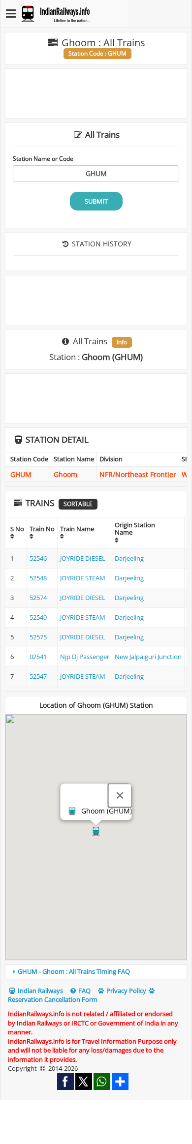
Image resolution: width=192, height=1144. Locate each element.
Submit (96, 201)
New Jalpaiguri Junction (148, 656)
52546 (38, 558)
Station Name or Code (43, 158)
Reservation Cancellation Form (52, 999)
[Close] (120, 795)
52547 (38, 676)
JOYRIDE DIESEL (82, 558)
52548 (38, 577)
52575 (38, 636)
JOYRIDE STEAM (82, 577)
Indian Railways (39, 990)
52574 (38, 597)
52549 (38, 617)
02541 (38, 656)
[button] (96, 831)
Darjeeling (129, 558)
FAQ (84, 990)
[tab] (96, 972)
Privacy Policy (125, 990)
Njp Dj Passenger (84, 656)
